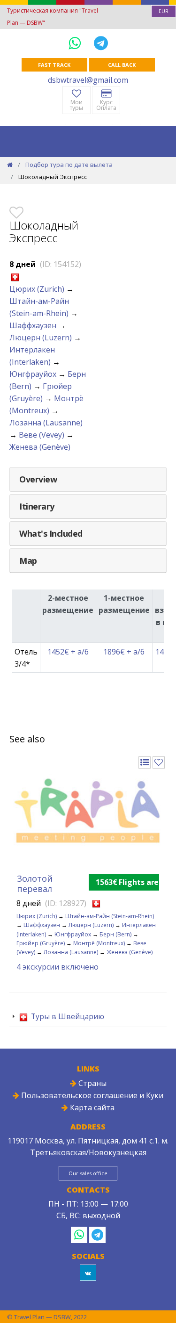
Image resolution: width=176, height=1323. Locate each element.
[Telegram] (101, 42)
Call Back (121, 64)
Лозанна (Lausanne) (46, 422)
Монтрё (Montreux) (99, 943)
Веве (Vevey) (41, 435)
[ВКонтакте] (88, 1273)
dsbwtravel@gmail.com (88, 80)
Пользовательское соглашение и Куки (91, 1095)
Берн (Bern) (115, 934)
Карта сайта (91, 1107)
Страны (92, 1083)
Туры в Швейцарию (66, 1016)
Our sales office (88, 1173)
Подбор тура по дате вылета (69, 164)
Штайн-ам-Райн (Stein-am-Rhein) (109, 916)
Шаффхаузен (32, 325)
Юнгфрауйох (32, 374)
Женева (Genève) (39, 447)
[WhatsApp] (76, 42)
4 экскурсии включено (57, 967)
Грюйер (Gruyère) (40, 943)
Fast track (54, 64)
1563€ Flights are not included (127, 882)
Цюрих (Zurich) (36, 289)
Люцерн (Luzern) (40, 337)
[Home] (10, 164)
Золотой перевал (35, 883)
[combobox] (163, 11)
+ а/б (68, 652)
